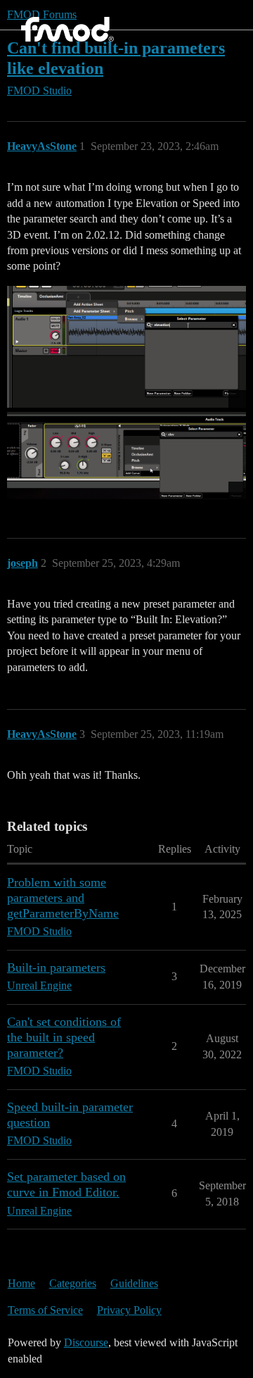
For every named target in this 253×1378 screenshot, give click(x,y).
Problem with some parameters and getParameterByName (63, 897)
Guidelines (134, 1283)
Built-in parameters (56, 967)
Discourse (86, 1342)
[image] (126, 347)
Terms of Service (45, 1310)
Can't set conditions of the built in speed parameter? (64, 1037)
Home (21, 1283)
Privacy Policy (129, 1310)
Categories (72, 1283)
